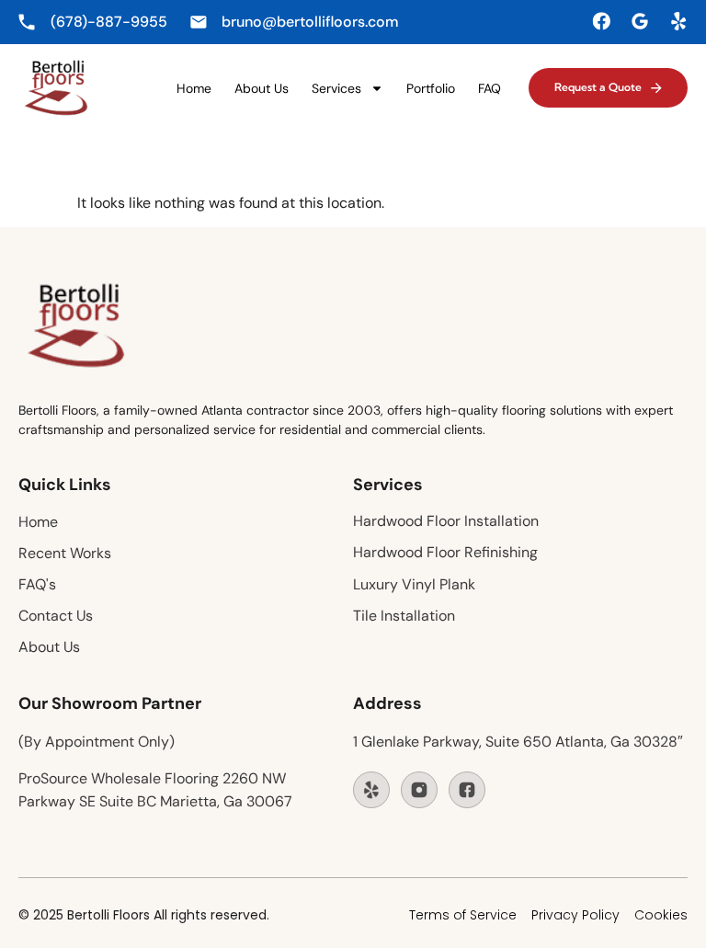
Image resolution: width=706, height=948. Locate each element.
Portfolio (430, 88)
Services (336, 88)
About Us (261, 88)
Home (193, 88)
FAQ (489, 88)
